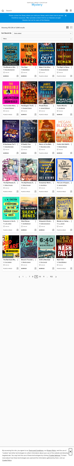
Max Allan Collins (45, 147)
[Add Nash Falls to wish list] (71, 268)
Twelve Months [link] (62, 106)
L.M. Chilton (8, 223)
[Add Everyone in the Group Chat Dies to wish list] (17, 230)
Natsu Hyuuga (9, 185)
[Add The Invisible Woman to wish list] (17, 114)
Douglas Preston (27, 108)
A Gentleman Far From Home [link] (10, 144)
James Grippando (63, 70)
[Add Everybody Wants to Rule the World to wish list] (53, 191)
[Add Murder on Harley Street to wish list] (71, 230)
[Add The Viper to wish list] (35, 76)
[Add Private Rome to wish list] (53, 114)
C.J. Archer (61, 223)
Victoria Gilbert (27, 147)
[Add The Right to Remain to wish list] (71, 76)
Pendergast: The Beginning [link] (28, 106)
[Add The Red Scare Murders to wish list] (17, 268)
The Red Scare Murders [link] (10, 260)
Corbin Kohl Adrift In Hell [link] (63, 144)
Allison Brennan (45, 70)
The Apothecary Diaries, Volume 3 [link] (10, 183)
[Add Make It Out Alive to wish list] (53, 76)
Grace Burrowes (9, 147)
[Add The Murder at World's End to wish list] (17, 76)
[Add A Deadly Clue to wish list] (35, 153)
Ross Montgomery (10, 70)
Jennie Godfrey (63, 185)
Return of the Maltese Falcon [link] (46, 144)
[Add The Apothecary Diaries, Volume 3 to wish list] (17, 191)
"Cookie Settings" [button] (54, 455)
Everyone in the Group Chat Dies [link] (10, 221)
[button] (67, 28)
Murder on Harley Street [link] (63, 221)
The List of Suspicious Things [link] (63, 183)
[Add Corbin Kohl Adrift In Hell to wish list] (71, 153)
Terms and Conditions (36, 450)
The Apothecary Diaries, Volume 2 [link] (28, 183)
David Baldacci (62, 262)
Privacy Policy (51, 450)
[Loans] (67, 11)
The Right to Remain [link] (63, 67)
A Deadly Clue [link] (26, 144)
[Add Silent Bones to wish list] (35, 230)
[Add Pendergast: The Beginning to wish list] (35, 114)
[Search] (2, 10)
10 (40, 277)
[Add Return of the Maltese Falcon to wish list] (53, 153)
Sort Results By (6, 33)
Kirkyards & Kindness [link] (46, 221)
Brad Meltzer (26, 70)
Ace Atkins (44, 185)
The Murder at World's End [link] (10, 67)
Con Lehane (8, 262)
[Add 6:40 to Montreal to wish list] (53, 268)
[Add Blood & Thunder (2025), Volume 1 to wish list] (35, 268)
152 (51, 277)
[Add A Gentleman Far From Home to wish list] (17, 153)
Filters (5, 39)
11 (43, 277)
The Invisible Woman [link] (10, 106)
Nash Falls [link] (60, 260)
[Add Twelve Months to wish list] (71, 114)
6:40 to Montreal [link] (44, 260)
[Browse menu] (71, 10)
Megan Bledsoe (63, 147)
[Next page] (56, 277)
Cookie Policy (6, 460)
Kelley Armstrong (45, 223)
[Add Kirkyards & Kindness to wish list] (53, 230)
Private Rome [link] (43, 106)
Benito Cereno (27, 262)
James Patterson (9, 108)
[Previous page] (19, 277)
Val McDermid (26, 223)
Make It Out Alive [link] (44, 67)
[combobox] (33, 10)
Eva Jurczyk (44, 262)
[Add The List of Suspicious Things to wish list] (71, 191)
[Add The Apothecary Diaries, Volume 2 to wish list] (35, 191)
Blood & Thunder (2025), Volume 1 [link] (28, 260)
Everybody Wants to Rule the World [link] (46, 183)
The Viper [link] (24, 67)
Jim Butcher (62, 108)
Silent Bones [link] (25, 221)
